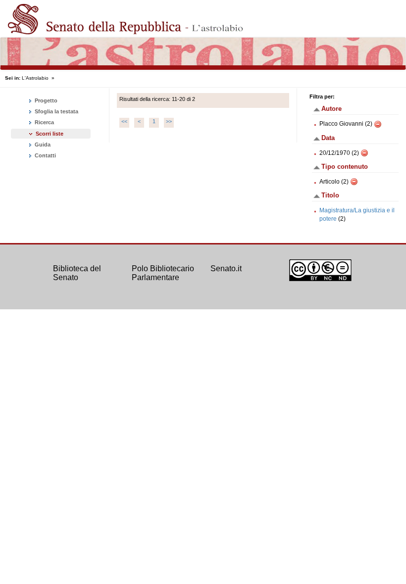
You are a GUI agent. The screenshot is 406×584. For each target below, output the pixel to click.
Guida (42, 144)
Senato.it (226, 268)
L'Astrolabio (35, 78)
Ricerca (43, 122)
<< (124, 121)
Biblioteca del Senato (77, 273)
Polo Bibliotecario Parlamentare (163, 273)
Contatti (44, 155)
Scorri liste (49, 134)
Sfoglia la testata (55, 111)
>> (169, 121)
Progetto (45, 100)
